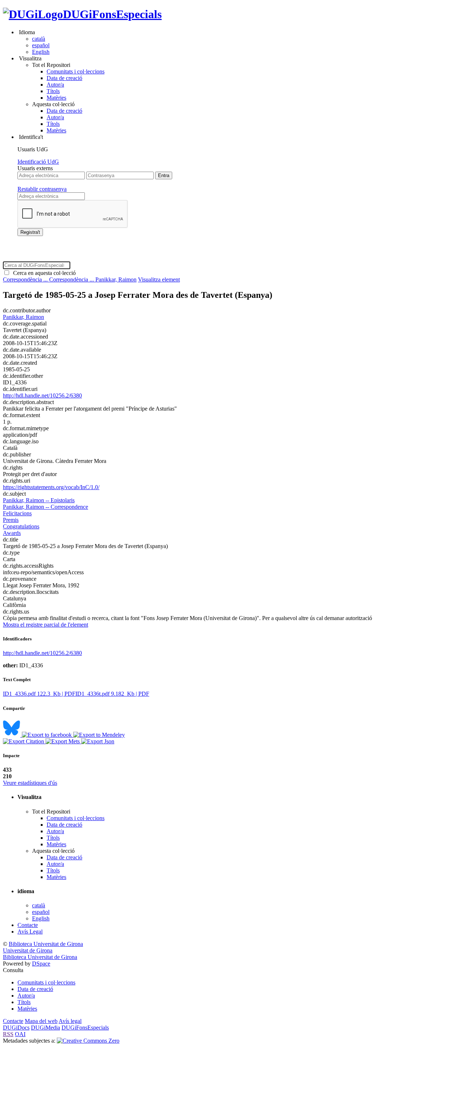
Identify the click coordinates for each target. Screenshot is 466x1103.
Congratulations (21, 526)
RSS (8, 1034)
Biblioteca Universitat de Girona (46, 944)
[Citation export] (24, 741)
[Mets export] (63, 741)
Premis (11, 520)
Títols (53, 91)
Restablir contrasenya (42, 189)
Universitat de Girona (27, 950)
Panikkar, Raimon (116, 279)
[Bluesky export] (12, 735)
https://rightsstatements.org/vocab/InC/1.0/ (51, 487)
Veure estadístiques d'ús (30, 783)
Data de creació (64, 78)
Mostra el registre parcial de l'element (45, 625)
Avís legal (70, 1021)
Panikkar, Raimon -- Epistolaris (39, 500)
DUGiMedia (45, 1027)
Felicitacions (17, 513)
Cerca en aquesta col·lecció (43, 273)
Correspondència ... (26, 279)
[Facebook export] (47, 735)
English (41, 52)
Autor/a (55, 84)
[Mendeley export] (99, 735)
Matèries (56, 98)
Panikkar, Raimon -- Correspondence (45, 507)
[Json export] (97, 741)
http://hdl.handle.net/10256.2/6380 (42, 395)
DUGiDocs (16, 1027)
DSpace (41, 963)
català (38, 39)
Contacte (27, 925)
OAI (20, 1034)
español (41, 45)
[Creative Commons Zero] (88, 1041)
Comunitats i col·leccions (75, 71)
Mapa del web (41, 1021)
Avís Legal (30, 931)
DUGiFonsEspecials (112, 14)
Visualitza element (159, 279)
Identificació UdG (38, 162)
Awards (12, 533)
